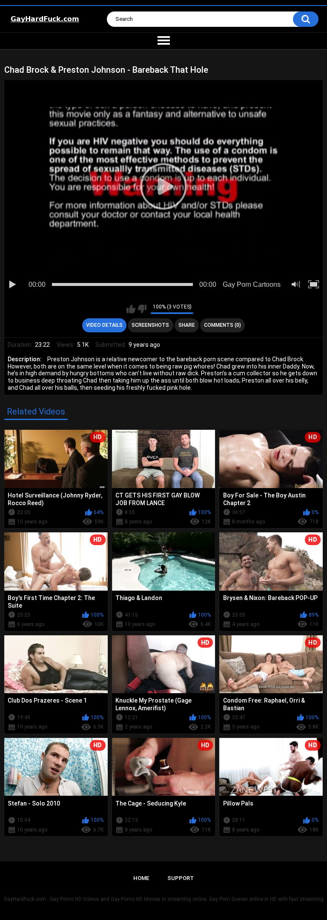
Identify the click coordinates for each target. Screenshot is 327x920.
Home (141, 878)
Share (186, 325)
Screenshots (150, 325)
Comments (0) (222, 325)
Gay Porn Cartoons (252, 284)
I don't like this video (142, 309)
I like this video (130, 309)
